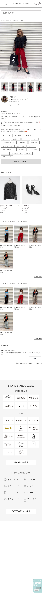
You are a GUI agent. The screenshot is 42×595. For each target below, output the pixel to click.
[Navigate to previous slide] (2, 50)
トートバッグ (22, 142)
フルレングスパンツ (8, 142)
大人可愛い (21, 149)
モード (5, 153)
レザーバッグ (33, 142)
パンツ (35, 139)
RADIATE (28, 135)
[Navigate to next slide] (40, 50)
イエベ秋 (28, 153)
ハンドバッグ (20, 146)
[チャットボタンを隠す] (33, 579)
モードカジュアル (16, 153)
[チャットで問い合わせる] (37, 586)
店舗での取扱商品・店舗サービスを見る (28, 363)
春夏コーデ (18, 135)
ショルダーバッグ (7, 146)
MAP (35, 358)
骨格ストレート (7, 156)
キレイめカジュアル (8, 149)
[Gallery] (21, 50)
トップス (25, 139)
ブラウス (5, 139)
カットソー (16, 139)
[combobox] (21, 13)
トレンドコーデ (33, 149)
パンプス (31, 146)
